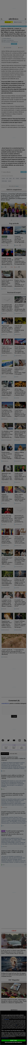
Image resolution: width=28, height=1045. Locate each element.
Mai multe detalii (7, 1019)
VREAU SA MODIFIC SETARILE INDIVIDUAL (13, 1042)
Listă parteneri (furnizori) (4, 1037)
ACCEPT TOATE (13, 1040)
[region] (13, 1028)
